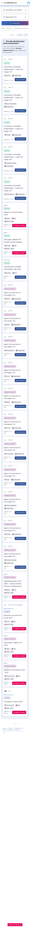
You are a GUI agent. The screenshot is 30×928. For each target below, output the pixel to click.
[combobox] (15, 10)
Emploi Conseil (19, 728)
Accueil (4, 728)
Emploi (10, 728)
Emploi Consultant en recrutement (11, 729)
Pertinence (19, 35)
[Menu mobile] (1, 2)
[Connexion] (28, 3)
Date (26, 35)
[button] (25, 10)
